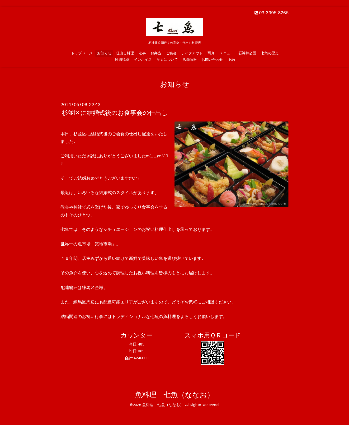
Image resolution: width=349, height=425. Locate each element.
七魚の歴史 (270, 53)
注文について (167, 59)
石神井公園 (247, 53)
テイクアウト (192, 53)
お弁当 (156, 53)
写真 (211, 53)
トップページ (81, 53)
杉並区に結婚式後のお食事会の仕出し (115, 113)
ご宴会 (171, 53)
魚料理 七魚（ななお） (174, 395)
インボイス (143, 59)
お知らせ (104, 53)
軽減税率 (122, 59)
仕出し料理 (125, 53)
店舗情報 (190, 59)
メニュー (226, 53)
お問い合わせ (212, 59)
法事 (142, 53)
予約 (231, 59)
